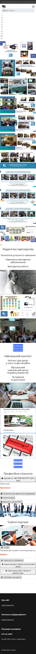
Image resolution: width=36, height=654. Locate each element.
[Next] (1, 245)
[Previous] (0, 245)
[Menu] (33, 7)
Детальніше (18, 345)
